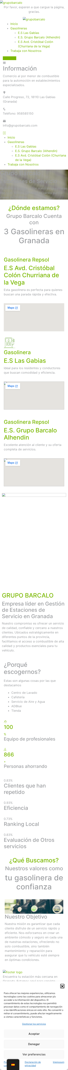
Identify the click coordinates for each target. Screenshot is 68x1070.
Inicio (14, 24)
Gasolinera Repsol (26, 259)
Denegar (34, 1044)
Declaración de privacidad (33, 1064)
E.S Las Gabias (28, 33)
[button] (62, 986)
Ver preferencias (34, 1054)
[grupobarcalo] (34, 19)
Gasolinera (17, 352)
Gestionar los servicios (34, 1023)
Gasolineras (18, 28)
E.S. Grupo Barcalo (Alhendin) (39, 37)
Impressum (58, 1062)
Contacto (9, 58)
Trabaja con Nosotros (25, 51)
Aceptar (34, 1034)
